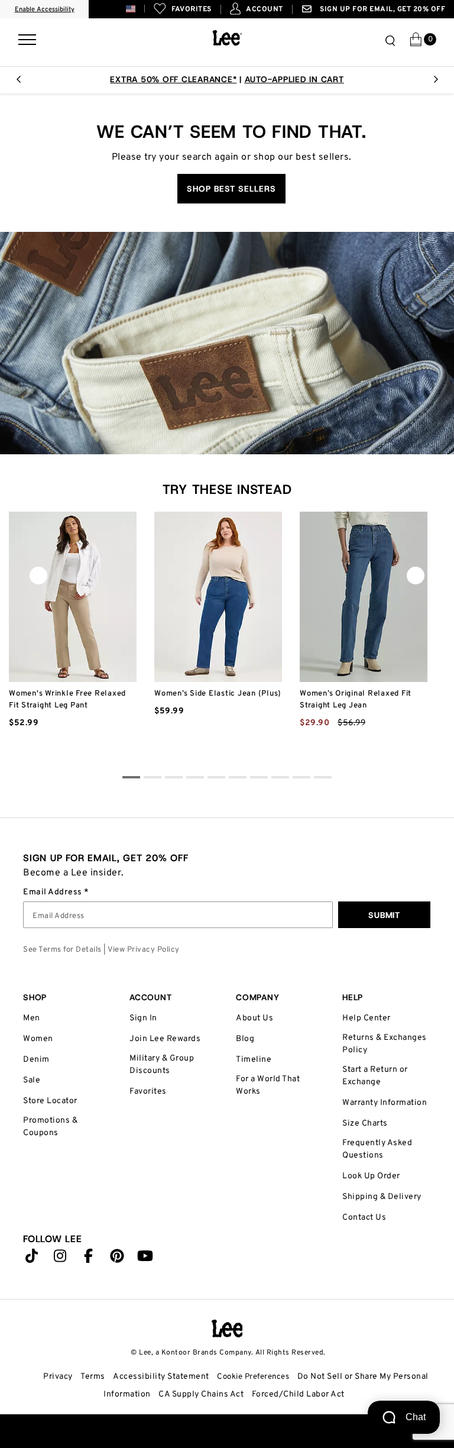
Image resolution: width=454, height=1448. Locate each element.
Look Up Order (371, 1176)
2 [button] (174, 779)
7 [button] (280, 779)
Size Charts (365, 1124)
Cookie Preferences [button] (253, 1377)
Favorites (148, 1092)
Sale (31, 1080)
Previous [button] (18, 83)
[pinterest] (117, 1259)
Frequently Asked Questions (377, 1149)
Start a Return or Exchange (375, 1076)
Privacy (58, 1377)
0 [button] (131, 779)
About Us (254, 1018)
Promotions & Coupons (50, 1127)
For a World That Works (268, 1085)
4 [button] (216, 779)
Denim (36, 1060)
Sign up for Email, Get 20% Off (382, 9)
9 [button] (323, 779)
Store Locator (50, 1101)
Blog (245, 1039)
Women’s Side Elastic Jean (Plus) (217, 694)
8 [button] (301, 779)
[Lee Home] (227, 38)
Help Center (366, 1018)
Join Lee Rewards (164, 1039)
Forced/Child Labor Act (298, 1394)
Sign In (143, 1018)
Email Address (53, 892)
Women (38, 1039)
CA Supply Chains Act (201, 1394)
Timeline (253, 1060)
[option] (227, 79)
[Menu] (27, 37)
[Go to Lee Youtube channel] (145, 1259)
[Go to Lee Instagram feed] (60, 1259)
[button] (140, 8)
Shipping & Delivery (381, 1197)
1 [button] (152, 779)
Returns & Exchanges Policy (384, 1044)
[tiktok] (32, 1259)
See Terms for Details (62, 950)
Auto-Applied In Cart (294, 79)
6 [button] (259, 779)
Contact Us (364, 1218)
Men (31, 1018)
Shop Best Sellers (231, 188)
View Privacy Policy (144, 950)
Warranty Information (384, 1103)
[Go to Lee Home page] (227, 1328)
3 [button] (195, 779)
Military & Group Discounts (161, 1064)
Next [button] (435, 83)
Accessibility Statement (161, 1377)
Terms (92, 1377)
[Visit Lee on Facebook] (89, 1259)
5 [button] (238, 779)
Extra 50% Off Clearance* (173, 79)
